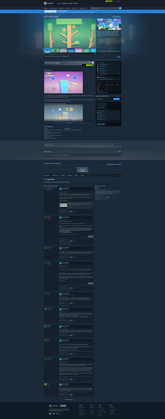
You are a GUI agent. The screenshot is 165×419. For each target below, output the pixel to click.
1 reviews (48, 294)
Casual (98, 51)
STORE (59, 3)
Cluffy (48, 293)
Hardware (92, 411)
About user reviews (110, 164)
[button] (46, 8)
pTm (48, 383)
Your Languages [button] (50, 179)
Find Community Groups (101, 119)
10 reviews (49, 359)
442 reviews (49, 190)
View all (119, 151)
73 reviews (49, 341)
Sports (105, 51)
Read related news (100, 116)
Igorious (49, 216)
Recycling (92, 413)
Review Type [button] (46, 175)
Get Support (112, 411)
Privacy (100, 407)
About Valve (92, 407)
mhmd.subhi (49, 358)
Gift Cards (81, 415)
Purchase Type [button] (55, 175)
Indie (106, 104)
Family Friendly (112, 51)
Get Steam (112, 407)
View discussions (100, 117)
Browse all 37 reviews (69, 399)
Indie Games (50, 15)
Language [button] (63, 175)
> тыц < (69, 221)
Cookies (100, 413)
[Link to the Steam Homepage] (48, 4)
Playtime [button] (76, 175)
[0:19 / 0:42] (70, 33)
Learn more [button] (116, 99)
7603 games (49, 263)
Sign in (46, 56)
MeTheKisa (49, 247)
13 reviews (49, 248)
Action (101, 104)
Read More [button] (90, 236)
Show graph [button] (117, 175)
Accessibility (101, 409)
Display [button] (82, 175)
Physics (117, 51)
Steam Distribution (82, 413)
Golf (108, 51)
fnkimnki (49, 325)
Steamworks (81, 411)
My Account (112, 413)
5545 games (49, 189)
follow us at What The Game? (83, 269)
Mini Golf (102, 51)
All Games (46, 15)
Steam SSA (81, 409)
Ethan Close (49, 308)
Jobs (91, 409)
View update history (100, 114)
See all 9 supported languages (102, 92)
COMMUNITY (64, 3)
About (70, 3)
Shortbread (108, 43)
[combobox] (104, 8)
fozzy (48, 339)
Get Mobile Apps (113, 409)
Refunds (100, 415)
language (118, 1)
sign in (114, 1)
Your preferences (118, 164)
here (64, 154)
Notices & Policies (102, 411)
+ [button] (119, 51)
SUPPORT (75, 3)
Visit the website (100, 110)
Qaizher (48, 262)
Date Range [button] (69, 175)
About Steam (81, 407)
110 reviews (49, 264)
